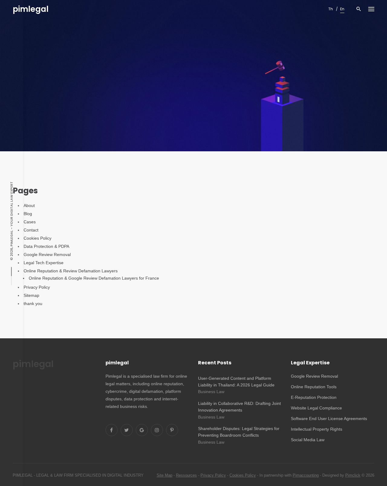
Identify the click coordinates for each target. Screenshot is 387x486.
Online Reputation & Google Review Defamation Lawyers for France (94, 278)
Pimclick (352, 475)
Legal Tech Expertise (43, 262)
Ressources (186, 475)
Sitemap (31, 295)
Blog (28, 213)
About (29, 205)
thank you (33, 303)
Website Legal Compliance (316, 408)
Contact (31, 230)
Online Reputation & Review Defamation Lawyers (71, 270)
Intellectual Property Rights (316, 429)
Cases (30, 221)
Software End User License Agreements (329, 418)
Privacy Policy (37, 287)
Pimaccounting (306, 475)
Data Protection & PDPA (46, 246)
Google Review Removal (47, 254)
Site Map (164, 475)
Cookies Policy (37, 238)
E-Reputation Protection (314, 397)
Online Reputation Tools (314, 386)
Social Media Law (307, 439)
